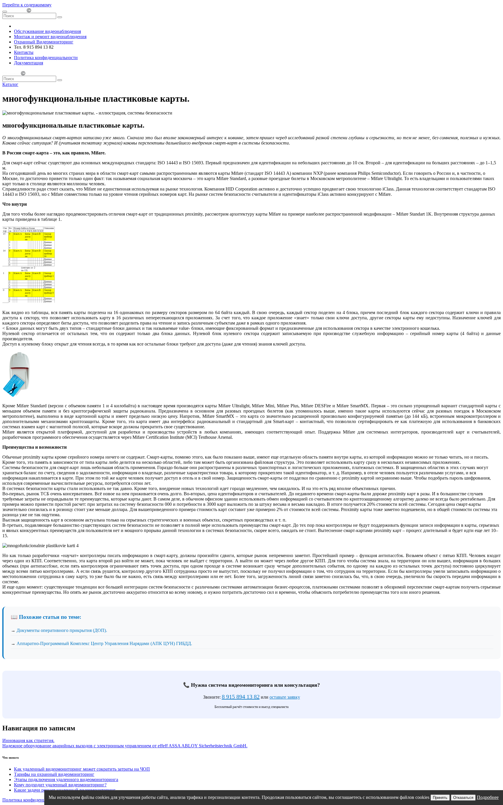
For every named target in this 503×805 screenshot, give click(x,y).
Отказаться (463, 797)
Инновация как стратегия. (28, 740)
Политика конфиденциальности (46, 57)
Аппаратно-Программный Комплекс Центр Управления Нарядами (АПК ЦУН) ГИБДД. (104, 643)
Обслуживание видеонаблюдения (47, 31)
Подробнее (488, 797)
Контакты (23, 52)
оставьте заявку (285, 697)
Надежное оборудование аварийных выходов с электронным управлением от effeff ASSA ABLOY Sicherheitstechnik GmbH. (124, 745)
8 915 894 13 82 (241, 696)
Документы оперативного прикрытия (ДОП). (62, 630)
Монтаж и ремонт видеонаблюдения (50, 36)
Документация (28, 62)
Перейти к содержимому (27, 4)
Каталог (10, 84)
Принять (440, 797)
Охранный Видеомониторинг (43, 41)
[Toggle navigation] (4, 12)
